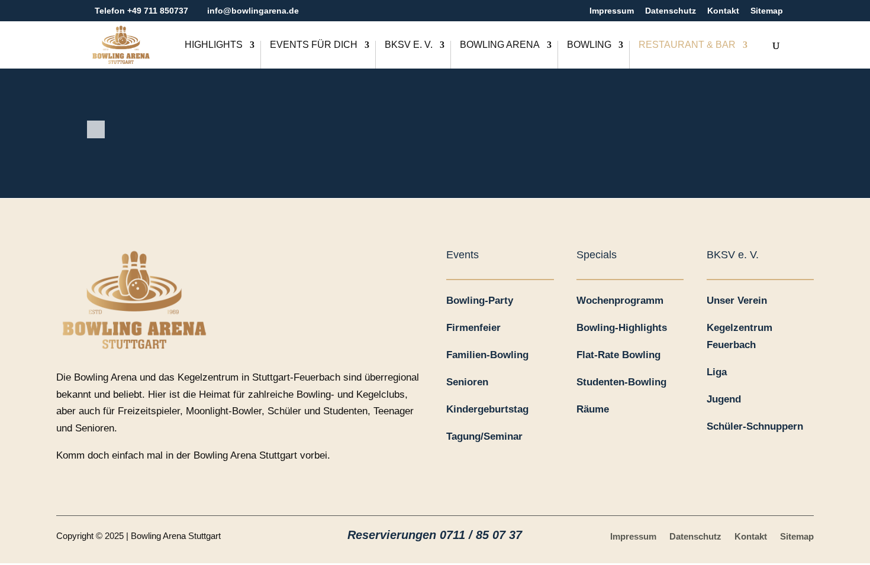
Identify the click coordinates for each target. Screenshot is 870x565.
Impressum (611, 11)
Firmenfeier (473, 327)
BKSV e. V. (409, 45)
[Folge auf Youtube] (89, 485)
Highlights (214, 45)
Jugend (724, 399)
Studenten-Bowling (621, 382)
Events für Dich (313, 45)
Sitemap (766, 11)
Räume (592, 409)
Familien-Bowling (487, 355)
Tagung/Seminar (484, 436)
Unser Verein (737, 300)
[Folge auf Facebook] (65, 485)
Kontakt (723, 11)
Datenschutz (670, 11)
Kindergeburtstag (487, 409)
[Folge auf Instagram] (113, 485)
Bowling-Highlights (621, 327)
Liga (717, 372)
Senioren (467, 382)
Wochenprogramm (619, 300)
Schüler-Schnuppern (755, 426)
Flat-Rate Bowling (618, 355)
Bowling (589, 45)
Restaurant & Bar (687, 45)
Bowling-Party (479, 300)
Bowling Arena (500, 45)
